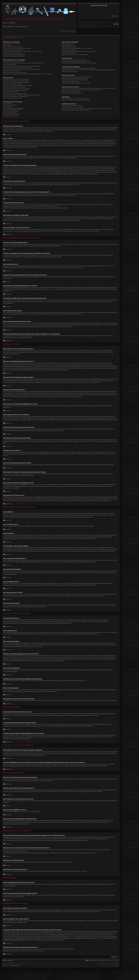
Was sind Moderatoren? (68, 45)
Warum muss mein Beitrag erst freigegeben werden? (16, 96)
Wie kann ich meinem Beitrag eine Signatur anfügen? (16, 82)
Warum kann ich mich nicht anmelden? (12, 49)
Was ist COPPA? (7, 45)
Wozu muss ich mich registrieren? (11, 43)
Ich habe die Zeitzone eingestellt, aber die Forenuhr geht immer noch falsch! (22, 66)
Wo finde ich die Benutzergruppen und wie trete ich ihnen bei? (77, 48)
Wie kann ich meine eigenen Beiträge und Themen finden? (76, 83)
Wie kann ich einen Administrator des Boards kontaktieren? (76, 110)
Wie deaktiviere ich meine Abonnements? (72, 93)
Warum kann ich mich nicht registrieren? (13, 46)
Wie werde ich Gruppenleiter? (69, 49)
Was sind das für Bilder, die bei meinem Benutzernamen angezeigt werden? (21, 69)
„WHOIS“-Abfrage (11, 933)
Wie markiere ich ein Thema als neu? (12, 98)
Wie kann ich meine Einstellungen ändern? (13, 61)
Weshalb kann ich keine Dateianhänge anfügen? (15, 90)
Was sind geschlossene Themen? (11, 114)
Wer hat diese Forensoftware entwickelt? (72, 105)
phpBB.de (114, 289)
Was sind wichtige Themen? (10, 112)
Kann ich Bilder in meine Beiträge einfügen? (13, 108)
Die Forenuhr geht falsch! (9, 64)
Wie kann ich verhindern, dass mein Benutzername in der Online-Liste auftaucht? (23, 63)
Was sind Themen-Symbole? (10, 116)
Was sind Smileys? (8, 106)
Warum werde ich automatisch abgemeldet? (14, 54)
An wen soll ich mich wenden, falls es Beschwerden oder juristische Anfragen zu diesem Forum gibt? (86, 108)
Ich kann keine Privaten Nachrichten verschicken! (74, 59)
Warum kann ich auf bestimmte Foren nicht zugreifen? (16, 88)
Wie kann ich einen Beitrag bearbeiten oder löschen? (16, 80)
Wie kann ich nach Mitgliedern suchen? (71, 81)
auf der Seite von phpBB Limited (54, 911)
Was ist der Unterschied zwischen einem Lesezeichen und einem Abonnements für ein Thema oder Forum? (88, 88)
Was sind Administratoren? (68, 43)
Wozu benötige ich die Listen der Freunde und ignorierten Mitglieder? (79, 68)
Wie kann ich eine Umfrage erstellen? (12, 84)
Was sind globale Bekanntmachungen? (12, 109)
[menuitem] (115, 16)
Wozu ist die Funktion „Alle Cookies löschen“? (14, 56)
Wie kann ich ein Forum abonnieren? (71, 91)
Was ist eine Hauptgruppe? (68, 53)
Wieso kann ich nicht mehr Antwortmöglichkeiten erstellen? (17, 85)
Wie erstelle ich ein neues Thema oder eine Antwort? (16, 79)
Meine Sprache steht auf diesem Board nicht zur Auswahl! (17, 67)
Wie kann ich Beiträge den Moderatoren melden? (15, 93)
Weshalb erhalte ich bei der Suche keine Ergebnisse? (75, 78)
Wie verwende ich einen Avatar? (11, 70)
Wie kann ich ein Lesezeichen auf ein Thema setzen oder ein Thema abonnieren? (82, 90)
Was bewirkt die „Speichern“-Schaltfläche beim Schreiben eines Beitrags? (21, 95)
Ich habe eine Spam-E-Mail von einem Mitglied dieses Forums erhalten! (79, 63)
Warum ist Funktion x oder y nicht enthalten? (73, 107)
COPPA (94, 167)
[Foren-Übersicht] (39, 10)
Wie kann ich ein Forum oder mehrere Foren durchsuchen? (76, 76)
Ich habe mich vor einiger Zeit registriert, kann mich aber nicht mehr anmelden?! (23, 51)
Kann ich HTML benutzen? (9, 105)
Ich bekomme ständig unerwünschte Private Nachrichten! (76, 61)
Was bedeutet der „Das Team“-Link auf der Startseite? (75, 54)
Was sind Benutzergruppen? (69, 46)
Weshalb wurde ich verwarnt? (10, 91)
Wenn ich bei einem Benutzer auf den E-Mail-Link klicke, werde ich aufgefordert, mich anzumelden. (27, 74)
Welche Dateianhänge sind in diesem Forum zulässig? (75, 98)
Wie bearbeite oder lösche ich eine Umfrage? (14, 87)
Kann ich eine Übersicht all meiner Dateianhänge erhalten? (76, 100)
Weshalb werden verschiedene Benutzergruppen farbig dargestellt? (78, 51)
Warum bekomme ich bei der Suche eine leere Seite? (75, 80)
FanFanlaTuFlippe (114, 963)
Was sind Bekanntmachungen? (11, 111)
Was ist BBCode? (7, 103)
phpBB (10, 963)
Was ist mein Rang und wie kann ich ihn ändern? (15, 72)
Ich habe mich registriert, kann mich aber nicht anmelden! (17, 48)
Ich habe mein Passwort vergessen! (12, 53)
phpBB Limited (102, 289)
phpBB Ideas (82, 920)
